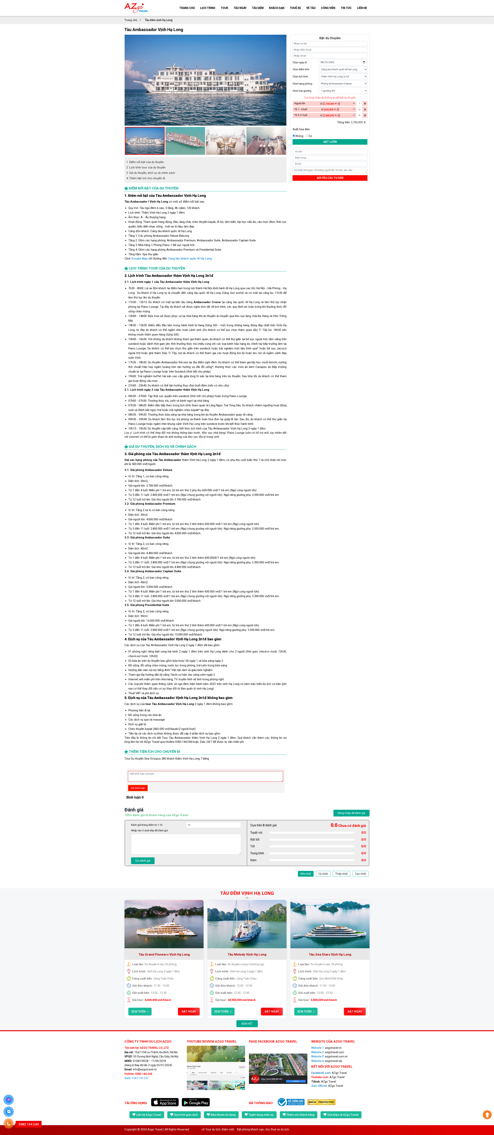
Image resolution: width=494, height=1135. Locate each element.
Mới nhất (305, 873)
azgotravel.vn (326, 1047)
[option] (205, 80)
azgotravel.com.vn (329, 1056)
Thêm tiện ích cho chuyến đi (145, 178)
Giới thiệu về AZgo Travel (343, 1114)
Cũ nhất (323, 873)
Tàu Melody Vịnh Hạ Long (247, 954)
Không (299, 136)
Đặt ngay (189, 1011)
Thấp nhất (341, 873)
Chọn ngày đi (300, 62)
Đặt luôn (330, 141)
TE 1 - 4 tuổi (300, 109)
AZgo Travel (329, 1072)
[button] (126, 141)
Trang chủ (131, 20)
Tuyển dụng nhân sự (261, 1114)
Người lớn (299, 103)
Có (310, 136)
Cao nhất (360, 873)
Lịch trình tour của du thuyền (146, 167)
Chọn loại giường (302, 90)
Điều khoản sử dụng (223, 1114)
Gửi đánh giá (142, 860)
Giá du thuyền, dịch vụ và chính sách (150, 173)
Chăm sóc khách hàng (300, 1114)
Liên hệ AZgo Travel (148, 1114)
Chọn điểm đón (301, 69)
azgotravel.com (327, 1052)
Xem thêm (138, 1011)
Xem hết (247, 1023)
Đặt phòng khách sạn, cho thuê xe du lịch (217, 1129)
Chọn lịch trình (300, 76)
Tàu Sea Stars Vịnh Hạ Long (330, 954)
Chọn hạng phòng (302, 83)
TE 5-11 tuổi (300, 115)
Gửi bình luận (138, 788)
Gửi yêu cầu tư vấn (330, 177)
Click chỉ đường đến (168, 258)
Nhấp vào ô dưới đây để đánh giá (149, 830)
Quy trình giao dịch (186, 1114)
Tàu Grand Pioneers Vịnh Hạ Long (164, 954)
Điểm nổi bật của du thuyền (145, 162)
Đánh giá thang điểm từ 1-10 (146, 824)
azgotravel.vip (326, 1060)
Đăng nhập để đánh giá (351, 813)
